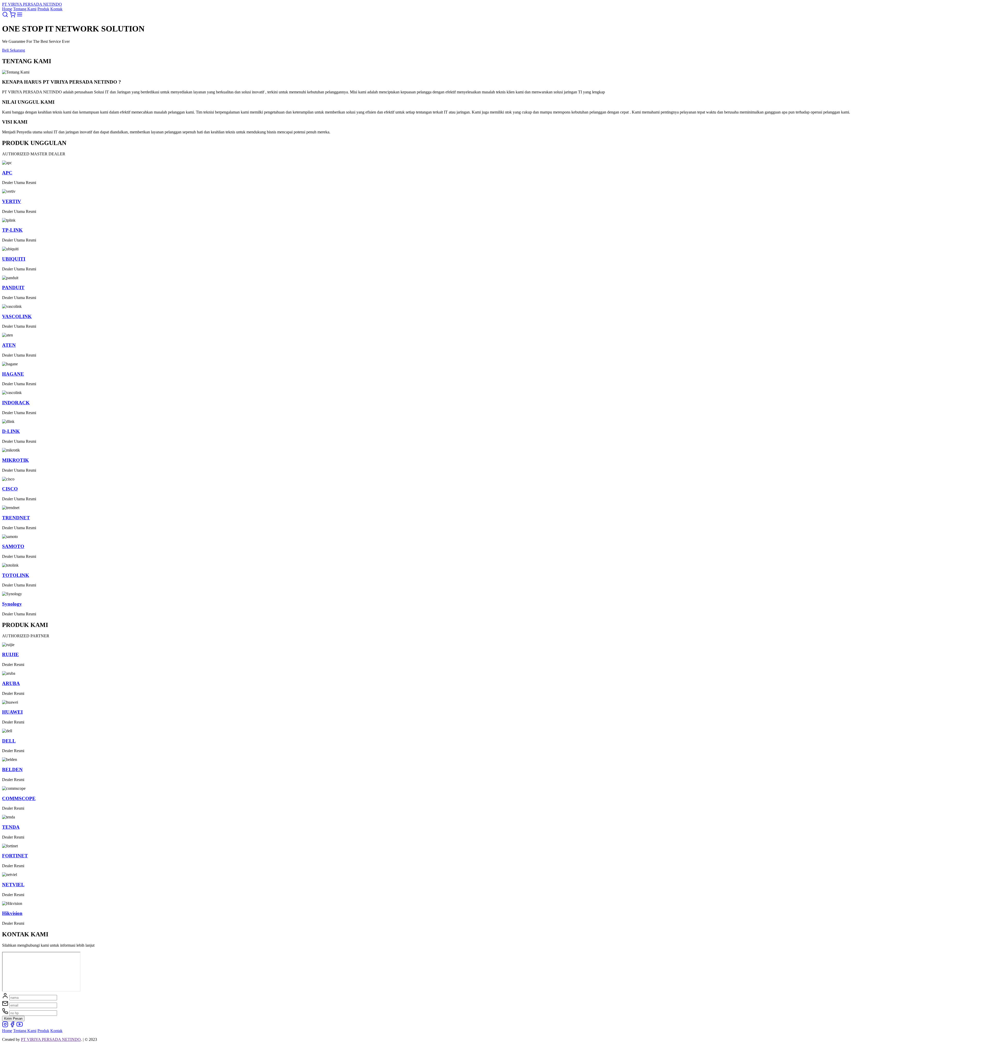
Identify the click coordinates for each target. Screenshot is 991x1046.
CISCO (10, 489)
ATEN (9, 345)
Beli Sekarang (13, 50)
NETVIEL (13, 884)
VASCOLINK (17, 316)
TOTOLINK (15, 575)
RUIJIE (10, 654)
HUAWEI (12, 712)
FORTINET (15, 855)
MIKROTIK (15, 460)
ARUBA (11, 683)
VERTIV (11, 201)
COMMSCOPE (19, 798)
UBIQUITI (13, 259)
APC (7, 172)
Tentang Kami (24, 9)
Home (7, 9)
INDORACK (16, 402)
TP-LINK (12, 230)
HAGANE (13, 374)
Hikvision (12, 913)
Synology (12, 604)
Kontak (56, 9)
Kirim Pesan (13, 1018)
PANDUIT (13, 287)
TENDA (11, 827)
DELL (9, 741)
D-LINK (11, 431)
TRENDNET (16, 517)
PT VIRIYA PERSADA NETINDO (51, 1039)
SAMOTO (13, 546)
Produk (43, 9)
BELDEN (12, 769)
